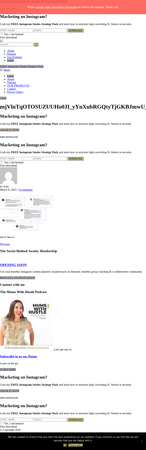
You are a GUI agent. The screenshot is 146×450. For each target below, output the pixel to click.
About (10, 50)
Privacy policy (75, 445)
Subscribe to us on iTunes (18, 356)
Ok (64, 445)
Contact (11, 88)
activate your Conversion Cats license (56, 7)
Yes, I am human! (14, 34)
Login (10, 60)
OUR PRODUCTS (18, 85)
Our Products (14, 57)
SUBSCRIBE (8, 369)
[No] (141, 441)
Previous (5, 244)
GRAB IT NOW (9, 129)
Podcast (11, 53)
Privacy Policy (15, 91)
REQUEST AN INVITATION (17, 277)
